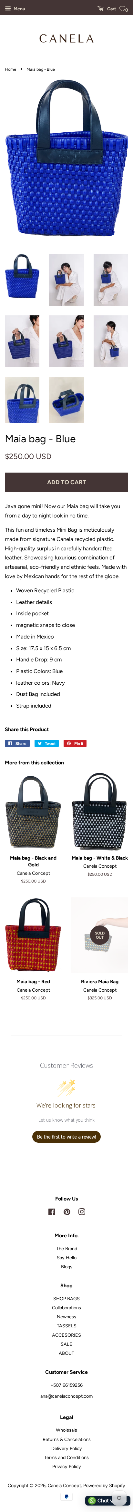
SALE (66, 1344)
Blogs (66, 1267)
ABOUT (66, 1353)
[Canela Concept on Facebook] (52, 1213)
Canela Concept (64, 1485)
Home (10, 69)
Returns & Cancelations (67, 1439)
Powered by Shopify (104, 1485)
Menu (19, 9)
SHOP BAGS (66, 1299)
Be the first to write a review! (66, 1137)
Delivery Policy (66, 1448)
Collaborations (66, 1308)
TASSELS (67, 1326)
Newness (66, 1317)
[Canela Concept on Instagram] (81, 1213)
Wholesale (66, 1430)
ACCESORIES (66, 1335)
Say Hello (67, 1258)
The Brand (66, 1248)
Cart (111, 9)
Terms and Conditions (66, 1457)
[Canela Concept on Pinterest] (66, 1213)
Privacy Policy (66, 1466)
